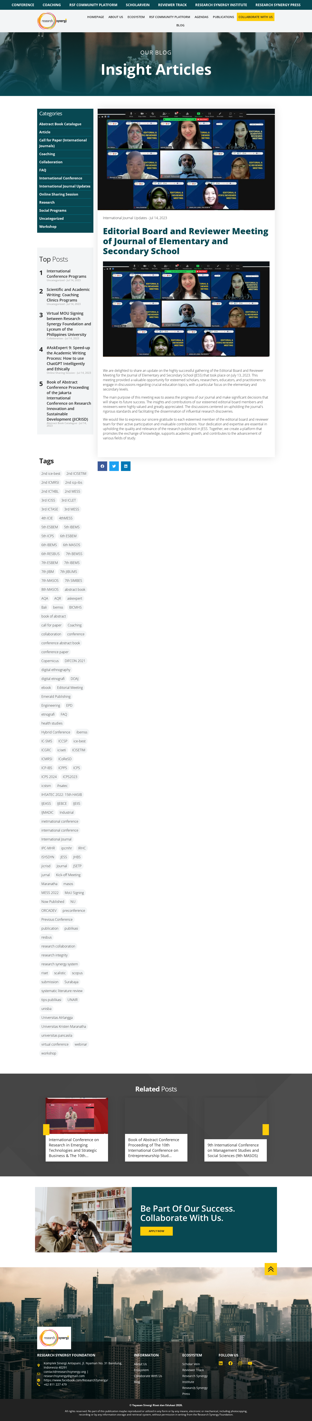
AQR (57, 598)
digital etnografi (53, 678)
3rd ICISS (48, 500)
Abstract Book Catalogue (60, 124)
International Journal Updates (64, 186)
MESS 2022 (50, 892)
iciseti (61, 750)
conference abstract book (60, 643)
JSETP (77, 866)
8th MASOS (50, 589)
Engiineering (50, 705)
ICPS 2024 (49, 776)
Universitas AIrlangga (57, 1017)
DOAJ (75, 678)
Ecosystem (136, 17)
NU (73, 901)
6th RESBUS (50, 553)
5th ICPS (47, 536)
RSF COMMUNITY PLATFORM (93, 5)
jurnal (45, 875)
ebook (46, 687)
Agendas (201, 17)
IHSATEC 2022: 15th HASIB (61, 794)
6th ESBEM (68, 536)
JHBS (77, 857)
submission (49, 982)
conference (75, 634)
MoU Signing (74, 892)
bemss (58, 607)
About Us (115, 17)
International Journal (56, 839)
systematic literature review (62, 990)
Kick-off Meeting (68, 875)
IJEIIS (76, 803)
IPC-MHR (48, 848)
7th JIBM (47, 571)
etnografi (48, 714)
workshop (48, 1053)
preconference (74, 910)
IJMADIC (47, 812)
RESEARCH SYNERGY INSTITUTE (221, 5)
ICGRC (46, 750)
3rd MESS (71, 509)
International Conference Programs (66, 273)
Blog (180, 25)
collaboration (51, 634)
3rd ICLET (68, 500)
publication (49, 928)
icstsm (46, 785)
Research (47, 202)
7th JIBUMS (68, 571)
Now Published (52, 901)
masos (68, 883)
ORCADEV (48, 910)
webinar (81, 1044)
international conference (59, 830)
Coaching (47, 154)
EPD (69, 705)
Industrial (67, 812)
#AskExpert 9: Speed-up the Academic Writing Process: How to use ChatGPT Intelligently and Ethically (68, 358)
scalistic (60, 973)
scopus (77, 973)
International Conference (60, 178)
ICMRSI (46, 759)
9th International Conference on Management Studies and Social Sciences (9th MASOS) (233, 1150)
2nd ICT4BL (50, 491)
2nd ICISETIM (76, 473)
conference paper (55, 652)
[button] (102, 466)
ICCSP (62, 741)
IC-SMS (46, 741)
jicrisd (46, 866)
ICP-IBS (46, 767)
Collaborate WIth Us (256, 17)
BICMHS (75, 607)
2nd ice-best (50, 473)
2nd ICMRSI (50, 482)
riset (44, 973)
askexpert (74, 598)
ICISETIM (78, 750)
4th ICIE (47, 518)
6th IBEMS (49, 545)
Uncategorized (51, 218)
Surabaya (71, 982)
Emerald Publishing (55, 696)
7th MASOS (50, 580)
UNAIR (72, 999)
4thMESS (66, 518)
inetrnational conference (59, 821)
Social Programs (52, 210)
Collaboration (51, 162)
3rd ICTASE (49, 509)
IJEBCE (62, 803)
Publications (223, 17)
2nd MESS (72, 491)
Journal (62, 866)
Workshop (47, 226)
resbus (46, 937)
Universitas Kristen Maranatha (63, 1026)
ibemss (81, 732)
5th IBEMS (72, 527)
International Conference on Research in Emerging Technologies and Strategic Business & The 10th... (74, 1147)
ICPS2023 (70, 776)
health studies (51, 723)
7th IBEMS (72, 562)
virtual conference (55, 1044)
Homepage (95, 17)
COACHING (52, 5)
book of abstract (53, 616)
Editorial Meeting (70, 687)
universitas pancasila (56, 1035)
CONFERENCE (23, 5)
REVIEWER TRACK (172, 5)
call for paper (51, 625)
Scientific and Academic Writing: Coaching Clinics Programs (68, 295)
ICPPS (62, 767)
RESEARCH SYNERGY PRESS (278, 5)
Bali (44, 607)
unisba (46, 1008)
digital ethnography (55, 669)
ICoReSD (65, 759)
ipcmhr (66, 848)
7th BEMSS (74, 553)
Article (44, 132)
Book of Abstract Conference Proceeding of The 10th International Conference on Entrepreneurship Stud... (153, 1147)
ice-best (79, 741)
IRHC (82, 848)
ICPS (76, 767)
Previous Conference (57, 919)
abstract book (75, 589)
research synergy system (59, 964)
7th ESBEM (49, 562)
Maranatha (49, 883)
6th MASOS (71, 545)
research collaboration (58, 946)
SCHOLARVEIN (138, 5)
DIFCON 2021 (75, 660)
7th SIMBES (73, 580)
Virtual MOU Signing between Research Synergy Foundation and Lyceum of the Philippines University (69, 324)
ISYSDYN (47, 857)
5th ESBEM (49, 527)
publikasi (71, 928)
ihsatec (62, 785)
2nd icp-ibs (73, 482)
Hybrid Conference (55, 732)
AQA (44, 598)
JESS (63, 857)
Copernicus (50, 660)
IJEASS (46, 803)
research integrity (54, 955)
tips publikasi (51, 999)
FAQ (42, 170)
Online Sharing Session (58, 194)
